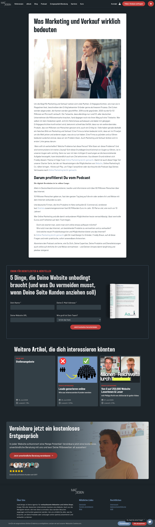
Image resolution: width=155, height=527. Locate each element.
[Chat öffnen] (150, 522)
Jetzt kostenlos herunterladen (85, 327)
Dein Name (15, 302)
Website (98, 163)
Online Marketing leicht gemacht (80, 160)
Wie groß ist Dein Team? (67, 315)
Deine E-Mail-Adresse (67, 302)
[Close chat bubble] (144, 520)
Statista (41, 208)
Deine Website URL (18, 315)
